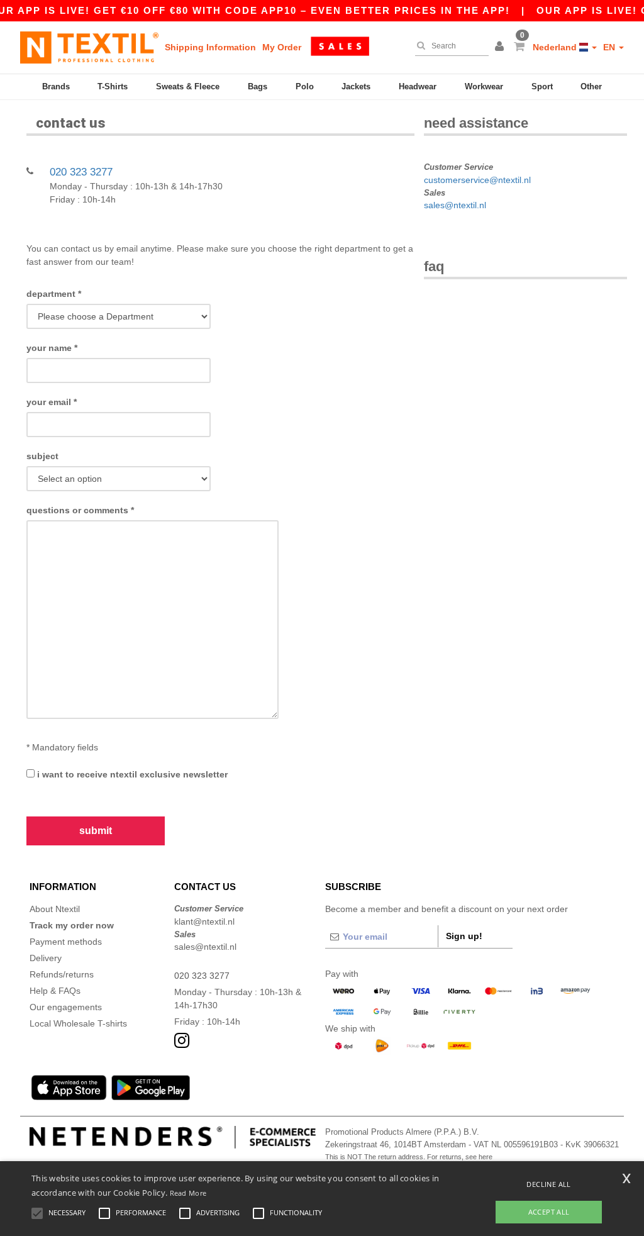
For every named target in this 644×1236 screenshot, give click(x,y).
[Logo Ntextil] (89, 47)
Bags (257, 86)
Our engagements (66, 1007)
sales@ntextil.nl (455, 205)
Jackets (355, 86)
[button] (501, 47)
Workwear (484, 86)
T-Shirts (112, 86)
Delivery (46, 958)
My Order (281, 47)
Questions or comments (80, 510)
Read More (188, 1193)
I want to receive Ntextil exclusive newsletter (131, 774)
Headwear (417, 86)
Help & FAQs (55, 991)
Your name (51, 348)
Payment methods (66, 942)
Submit (95, 830)
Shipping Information (210, 47)
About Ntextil (55, 909)
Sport (542, 86)
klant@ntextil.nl (204, 921)
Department (53, 294)
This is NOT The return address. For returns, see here (408, 1157)
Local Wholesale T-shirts (78, 1023)
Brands (56, 86)
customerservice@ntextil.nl (477, 180)
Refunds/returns (62, 974)
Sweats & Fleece (187, 86)
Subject (42, 456)
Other (591, 86)
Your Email (51, 402)
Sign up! (464, 936)
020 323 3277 (81, 172)
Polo (305, 86)
